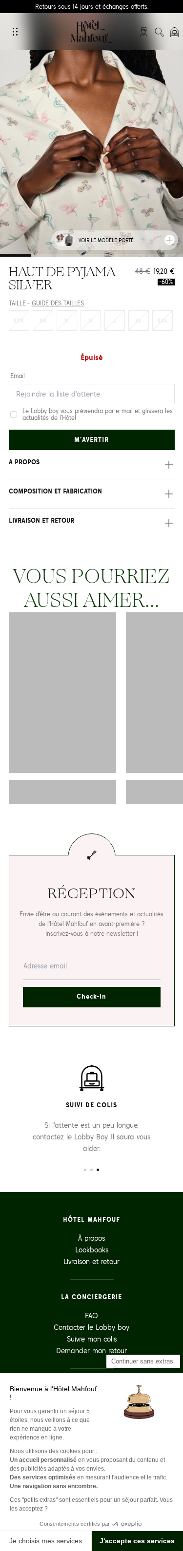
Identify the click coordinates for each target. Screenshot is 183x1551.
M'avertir (91, 439)
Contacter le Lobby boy (91, 1327)
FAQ (91, 1315)
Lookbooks (91, 1250)
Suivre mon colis (92, 1339)
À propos (91, 1238)
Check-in (91, 996)
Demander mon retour (91, 1350)
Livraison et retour (91, 1261)
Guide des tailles (58, 303)
